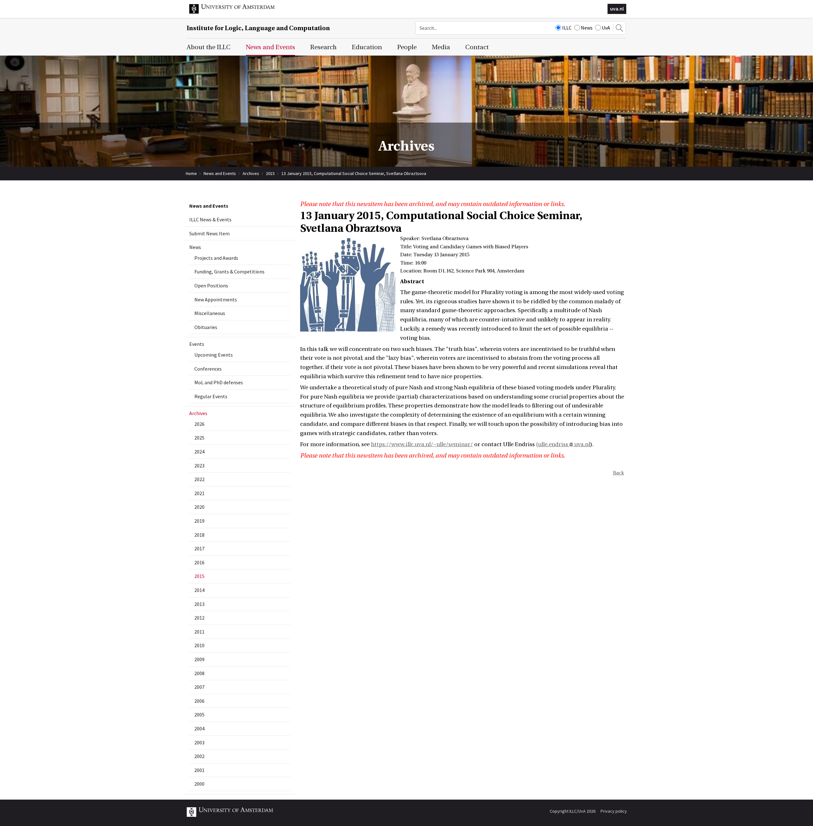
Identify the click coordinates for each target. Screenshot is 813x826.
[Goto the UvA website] (237, 12)
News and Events (220, 173)
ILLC (567, 27)
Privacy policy (614, 811)
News (587, 27)
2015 (270, 173)
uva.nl (617, 8)
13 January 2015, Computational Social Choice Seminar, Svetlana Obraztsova (353, 173)
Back (618, 473)
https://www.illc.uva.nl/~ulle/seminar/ (422, 444)
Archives (251, 173)
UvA (606, 27)
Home (191, 173)
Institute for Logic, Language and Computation (258, 28)
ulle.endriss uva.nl (564, 444)
